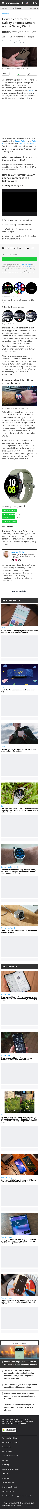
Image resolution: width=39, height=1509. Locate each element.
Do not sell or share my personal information (17, 1496)
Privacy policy (6, 1447)
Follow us (22, 74)
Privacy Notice (28, 267)
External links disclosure (10, 1469)
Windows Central (8, 1491)
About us (5, 1474)
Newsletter (33, 74)
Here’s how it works (19, 43)
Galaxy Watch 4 (20, 141)
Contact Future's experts (10, 1442)
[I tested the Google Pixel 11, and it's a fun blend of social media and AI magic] (19, 1356)
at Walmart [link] (8, 514)
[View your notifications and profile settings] (23, 3)
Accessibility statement (10, 1456)
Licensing (5, 1465)
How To (5, 32)
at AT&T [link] (8, 518)
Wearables (5, 14)
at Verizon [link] (9, 521)
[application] (19, 202)
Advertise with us (8, 1482)
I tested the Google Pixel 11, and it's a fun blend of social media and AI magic (20, 1363)
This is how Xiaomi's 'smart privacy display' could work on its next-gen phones (19, 1407)
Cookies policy (7, 1451)
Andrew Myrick (16, 32)
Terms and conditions (9, 1438)
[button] (36, 3)
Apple (31, 90)
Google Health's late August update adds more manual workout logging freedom (19, 1396)
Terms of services (26, 265)
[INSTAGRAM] (16, 560)
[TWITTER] (13, 560)
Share (7, 74)
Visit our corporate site (18, 1423)
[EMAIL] (20, 560)
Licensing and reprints (10, 1487)
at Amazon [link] (9, 510)
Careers (5, 1460)
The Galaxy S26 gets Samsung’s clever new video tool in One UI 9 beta (20, 1386)
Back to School (18, 8)
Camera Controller (26, 143)
